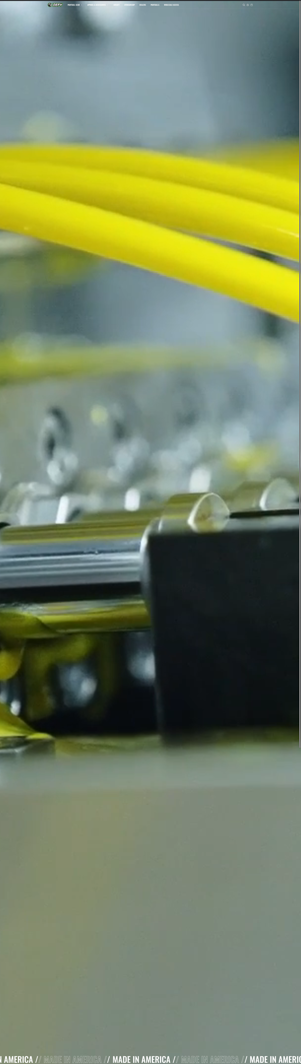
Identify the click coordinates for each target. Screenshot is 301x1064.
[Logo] (55, 5)
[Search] (244, 5)
